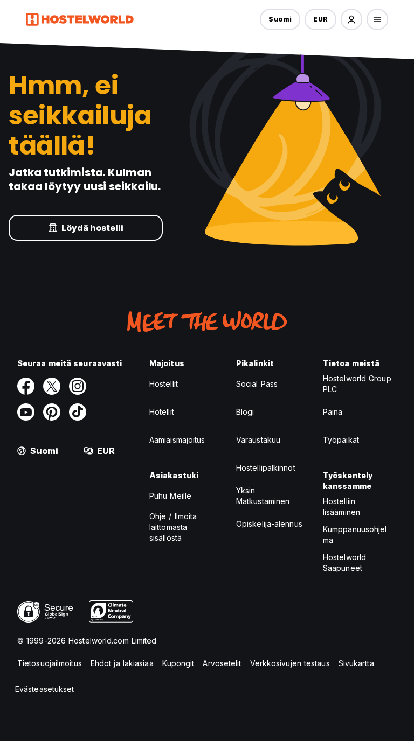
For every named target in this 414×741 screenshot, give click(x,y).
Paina (333, 411)
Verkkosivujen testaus (290, 663)
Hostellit (163, 383)
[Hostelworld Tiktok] (77, 412)
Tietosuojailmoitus (49, 663)
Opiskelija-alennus (269, 523)
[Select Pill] (351, 19)
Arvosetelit (222, 663)
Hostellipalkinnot (265, 467)
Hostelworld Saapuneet (344, 562)
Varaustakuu (258, 439)
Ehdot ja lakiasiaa (122, 663)
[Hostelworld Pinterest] (51, 412)
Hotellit (161, 411)
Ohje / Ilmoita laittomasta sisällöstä (173, 527)
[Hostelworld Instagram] (77, 386)
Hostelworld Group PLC (357, 384)
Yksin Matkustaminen (262, 496)
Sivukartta (356, 663)
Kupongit (178, 663)
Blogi (245, 411)
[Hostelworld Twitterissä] (51, 386)
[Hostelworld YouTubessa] (25, 412)
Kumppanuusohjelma (355, 534)
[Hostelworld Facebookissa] (25, 386)
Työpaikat (341, 439)
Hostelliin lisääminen (341, 506)
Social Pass (257, 383)
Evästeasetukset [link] (44, 689)
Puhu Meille (170, 495)
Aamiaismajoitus (177, 439)
